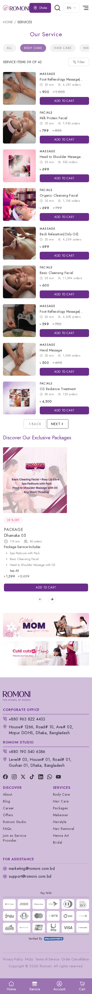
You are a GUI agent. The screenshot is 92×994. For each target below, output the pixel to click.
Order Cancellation (75, 959)
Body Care (33, 48)
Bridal (57, 842)
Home (8, 22)
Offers (8, 815)
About (7, 794)
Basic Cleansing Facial (56, 272)
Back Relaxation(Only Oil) (59, 234)
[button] (82, 986)
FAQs (7, 828)
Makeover (60, 815)
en (69, 7)
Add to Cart (64, 101)
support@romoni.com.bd (30, 876)
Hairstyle (59, 821)
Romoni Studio (14, 821)
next (56, 423)
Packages (60, 808)
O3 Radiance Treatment (58, 388)
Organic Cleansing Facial (59, 195)
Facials (46, 112)
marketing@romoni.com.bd (32, 868)
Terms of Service (47, 959)
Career (8, 808)
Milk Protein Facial (53, 118)
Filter (81, 62)
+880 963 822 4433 (27, 719)
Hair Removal (63, 828)
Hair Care (63, 48)
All (9, 48)
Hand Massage (51, 350)
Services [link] (24, 22)
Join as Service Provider (14, 838)
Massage (47, 74)
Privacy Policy (13, 959)
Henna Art (61, 835)
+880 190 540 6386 (27, 751)
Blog (6, 801)
